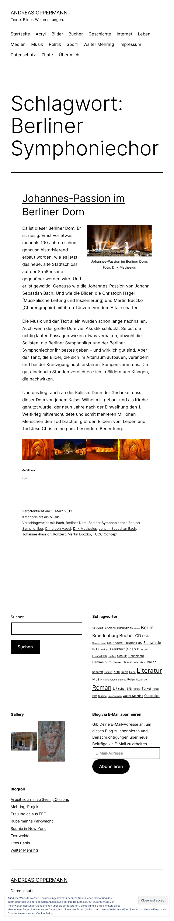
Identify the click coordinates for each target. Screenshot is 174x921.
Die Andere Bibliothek (122, 643)
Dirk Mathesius (85, 528)
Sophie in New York (28, 828)
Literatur (149, 670)
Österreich (152, 696)
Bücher (76, 34)
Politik (55, 44)
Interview (139, 662)
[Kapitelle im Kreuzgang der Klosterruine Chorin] (51, 741)
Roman (101, 687)
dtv (140, 643)
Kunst (124, 671)
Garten (112, 656)
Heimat (127, 662)
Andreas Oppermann (39, 13)
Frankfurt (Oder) (123, 649)
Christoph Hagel (58, 528)
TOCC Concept (105, 534)
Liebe (132, 671)
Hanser (117, 662)
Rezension (142, 679)
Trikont (136, 688)
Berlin (147, 628)
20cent (97, 628)
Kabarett (97, 671)
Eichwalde (152, 642)
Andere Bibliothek (118, 628)
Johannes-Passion (36, 534)
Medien (18, 44)
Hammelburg (102, 662)
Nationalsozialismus (114, 679)
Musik (37, 44)
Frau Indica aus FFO (28, 814)
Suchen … (20, 617)
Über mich (69, 54)
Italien (151, 662)
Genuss (122, 656)
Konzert (59, 534)
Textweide (20, 836)
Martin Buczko (79, 534)
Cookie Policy (44, 913)
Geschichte (99, 34)
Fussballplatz (99, 656)
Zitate (47, 54)
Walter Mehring (98, 44)
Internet (124, 34)
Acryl (41, 34)
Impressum (130, 44)
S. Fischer (119, 688)
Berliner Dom (76, 523)
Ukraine (102, 695)
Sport (72, 44)
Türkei (146, 688)
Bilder (57, 34)
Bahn (137, 628)
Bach (60, 523)
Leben (144, 34)
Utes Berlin (20, 843)
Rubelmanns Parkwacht (32, 821)
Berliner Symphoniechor (107, 523)
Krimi (117, 671)
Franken (103, 649)
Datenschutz (23, 54)
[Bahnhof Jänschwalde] (24, 741)
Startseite (20, 34)
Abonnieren (111, 766)
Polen (131, 679)
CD (138, 635)
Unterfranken (115, 696)
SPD (129, 688)
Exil (94, 649)
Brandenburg (105, 635)
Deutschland (99, 643)
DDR (145, 636)
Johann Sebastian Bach (117, 528)
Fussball (142, 649)
